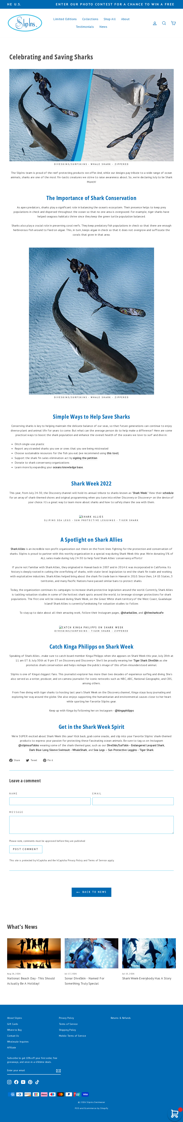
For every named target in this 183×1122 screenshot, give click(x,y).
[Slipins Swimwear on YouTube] (23, 1082)
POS (77, 1108)
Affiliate (11, 1047)
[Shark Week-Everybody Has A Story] (149, 953)
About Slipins (14, 1018)
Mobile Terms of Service (72, 1035)
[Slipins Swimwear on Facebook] (16, 1082)
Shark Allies (18, 549)
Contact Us (13, 1035)
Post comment (26, 849)
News (103, 27)
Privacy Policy (75, 860)
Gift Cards (12, 1024)
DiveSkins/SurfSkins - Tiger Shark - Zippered (92, 631)
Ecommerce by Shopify (96, 1108)
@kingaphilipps (124, 710)
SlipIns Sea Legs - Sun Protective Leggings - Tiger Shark (91, 520)
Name (13, 793)
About (125, 19)
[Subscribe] (58, 1070)
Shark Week (140, 493)
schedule (168, 493)
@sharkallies (129, 612)
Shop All (110, 19)
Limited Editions (65, 19)
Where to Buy (14, 1029)
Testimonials (85, 27)
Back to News (94, 892)
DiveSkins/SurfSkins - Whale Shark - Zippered (91, 397)
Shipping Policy (67, 1029)
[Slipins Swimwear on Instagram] (9, 1082)
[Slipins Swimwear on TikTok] (37, 1082)
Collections (90, 19)
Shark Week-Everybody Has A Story (146, 978)
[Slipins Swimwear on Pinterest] (30, 1082)
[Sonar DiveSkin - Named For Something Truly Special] (91, 953)
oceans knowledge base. (68, 467)
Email (97, 793)
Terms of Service (97, 860)
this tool (112, 453)
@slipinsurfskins (28, 745)
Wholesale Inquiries (18, 1041)
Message (16, 812)
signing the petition (85, 458)
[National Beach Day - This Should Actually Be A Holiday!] (34, 953)
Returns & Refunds (121, 1018)
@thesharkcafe (154, 612)
